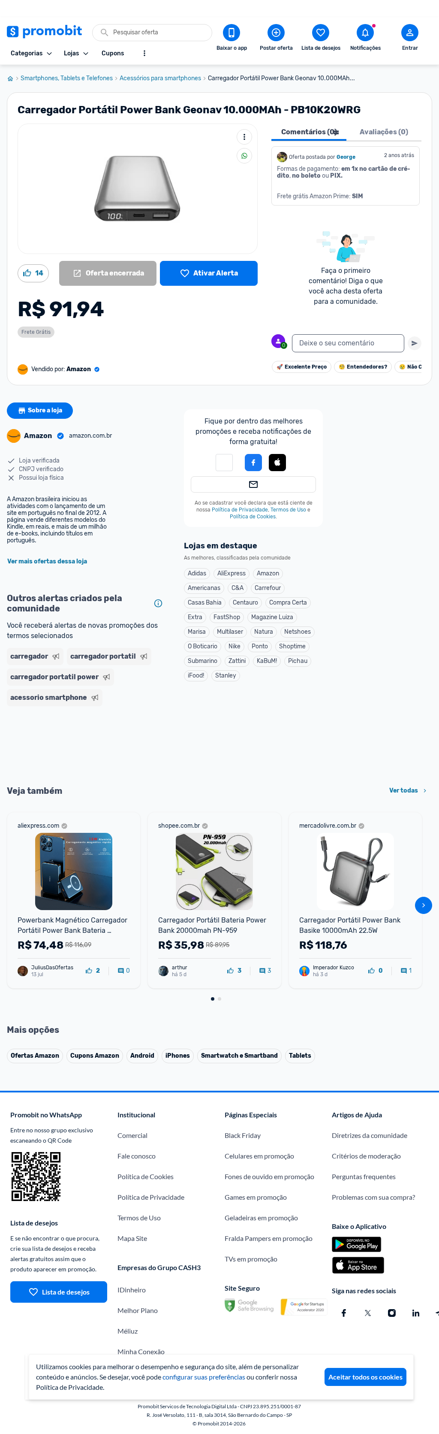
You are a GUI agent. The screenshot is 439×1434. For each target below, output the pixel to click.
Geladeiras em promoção (261, 1217)
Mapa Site (132, 1238)
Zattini (237, 661)
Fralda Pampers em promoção (269, 1238)
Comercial (132, 1135)
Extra (195, 617)
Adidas (197, 573)
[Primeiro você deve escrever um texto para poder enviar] (414, 343)
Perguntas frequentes (364, 1176)
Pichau (297, 661)
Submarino (202, 661)
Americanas (204, 588)
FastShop (226, 617)
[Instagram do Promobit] (392, 1313)
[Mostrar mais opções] (144, 53)
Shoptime (292, 646)
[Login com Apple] (277, 462)
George (346, 157)
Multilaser (230, 631)
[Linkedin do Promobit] (416, 1313)
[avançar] (423, 905)
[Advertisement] (87, 744)
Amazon (268, 573)
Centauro (245, 602)
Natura (263, 631)
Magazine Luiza (272, 617)
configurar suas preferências (203, 1377)
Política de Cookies (253, 517)
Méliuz (127, 1331)
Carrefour (268, 588)
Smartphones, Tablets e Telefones (67, 78)
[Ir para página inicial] (14, 78)
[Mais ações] (244, 137)
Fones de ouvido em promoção (269, 1176)
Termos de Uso (288, 510)
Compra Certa (288, 602)
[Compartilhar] (244, 155)
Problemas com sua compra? (373, 1197)
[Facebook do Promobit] (344, 1313)
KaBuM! (267, 661)
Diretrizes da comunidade (369, 1135)
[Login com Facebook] (253, 462)
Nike (235, 646)
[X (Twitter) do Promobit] (368, 1313)
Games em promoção (256, 1197)
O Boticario (202, 646)
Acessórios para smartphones (160, 78)
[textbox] (348, 343)
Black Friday (243, 1135)
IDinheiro (131, 1290)
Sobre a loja (45, 410)
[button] (224, 462)
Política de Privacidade (240, 510)
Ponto (260, 646)
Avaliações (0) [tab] (384, 132)
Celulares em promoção (259, 1156)
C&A (238, 588)
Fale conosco (136, 1156)
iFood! (196, 675)
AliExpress (231, 573)
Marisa (197, 631)
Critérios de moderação (366, 1156)
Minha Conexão (141, 1351)
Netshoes (297, 631)
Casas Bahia (205, 602)
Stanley (225, 675)
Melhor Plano (137, 1310)
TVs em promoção (251, 1259)
